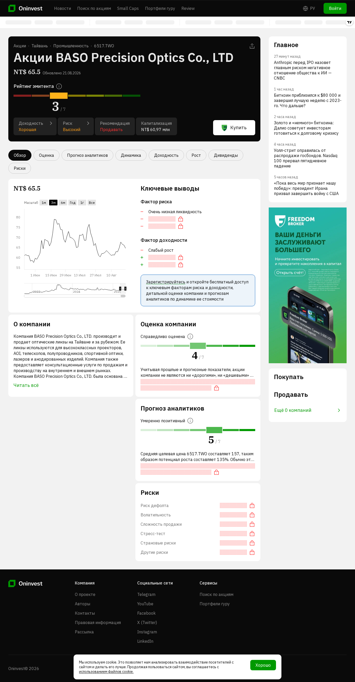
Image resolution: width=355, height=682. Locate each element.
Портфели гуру (160, 8)
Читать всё (26, 385)
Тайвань (39, 45)
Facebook (146, 613)
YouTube (145, 603)
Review (188, 8)
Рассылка (84, 631)
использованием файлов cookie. (106, 671)
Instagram (147, 631)
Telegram (146, 594)
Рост (196, 155)
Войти (335, 8)
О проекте (85, 594)
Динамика (131, 155)
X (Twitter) (147, 622)
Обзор (20, 155)
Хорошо (263, 665)
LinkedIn (145, 641)
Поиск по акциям (94, 8)
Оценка (46, 155)
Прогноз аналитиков (87, 155)
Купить (238, 128)
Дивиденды (226, 155)
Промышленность (71, 45)
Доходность (166, 155)
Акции (20, 45)
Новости (62, 8)
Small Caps (128, 8)
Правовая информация (98, 622)
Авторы (82, 603)
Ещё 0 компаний (292, 410)
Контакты (85, 613)
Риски (19, 168)
